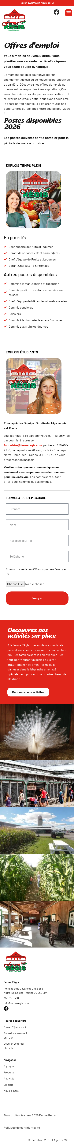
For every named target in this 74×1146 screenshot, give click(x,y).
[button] (68, 12)
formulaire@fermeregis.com (23, 445)
